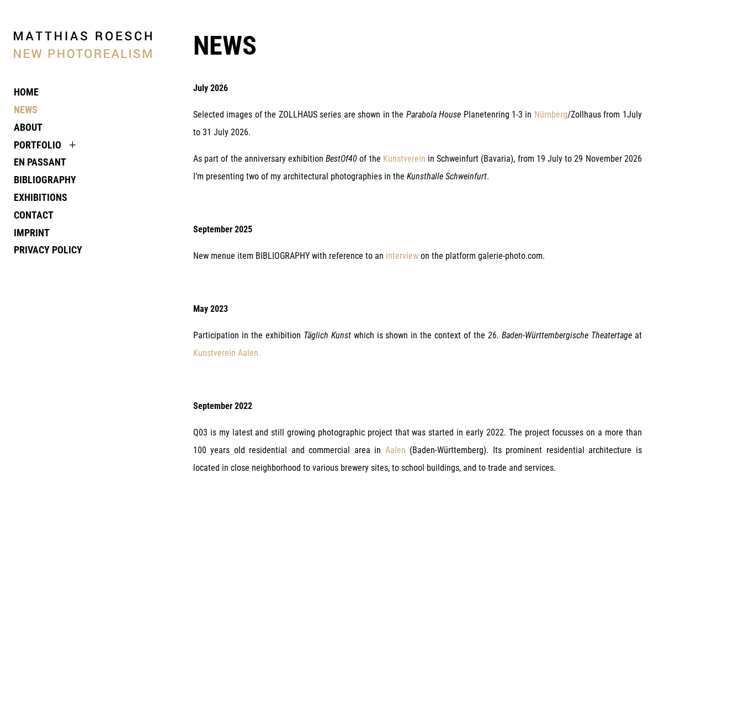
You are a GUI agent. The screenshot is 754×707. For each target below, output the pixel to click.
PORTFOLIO (37, 145)
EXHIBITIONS (40, 197)
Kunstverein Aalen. (227, 353)
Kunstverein (404, 158)
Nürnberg (550, 114)
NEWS (26, 109)
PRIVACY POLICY (48, 250)
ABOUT (28, 127)
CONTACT (34, 215)
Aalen (395, 450)
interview (402, 256)
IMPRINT (32, 232)
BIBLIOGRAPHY (45, 179)
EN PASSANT (40, 162)
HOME (26, 92)
